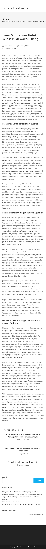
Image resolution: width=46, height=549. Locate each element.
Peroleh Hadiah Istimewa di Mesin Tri (23, 462)
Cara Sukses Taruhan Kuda (10, 502)
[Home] (3, 22)
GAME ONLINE (10, 48)
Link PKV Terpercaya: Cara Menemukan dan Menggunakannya (22, 494)
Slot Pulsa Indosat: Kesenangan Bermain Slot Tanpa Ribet (23, 449)
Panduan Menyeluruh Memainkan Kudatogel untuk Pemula (21, 504)
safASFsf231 (9, 46)
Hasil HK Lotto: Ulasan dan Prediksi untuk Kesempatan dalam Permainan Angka (23, 435)
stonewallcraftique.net (15, 8)
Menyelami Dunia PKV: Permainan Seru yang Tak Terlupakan (21, 492)
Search (4, 477)
